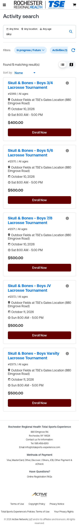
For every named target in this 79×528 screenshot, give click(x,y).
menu (4, 4)
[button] (62, 64)
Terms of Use (42, 511)
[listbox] (23, 73)
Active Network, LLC (22, 519)
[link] (35, 85)
